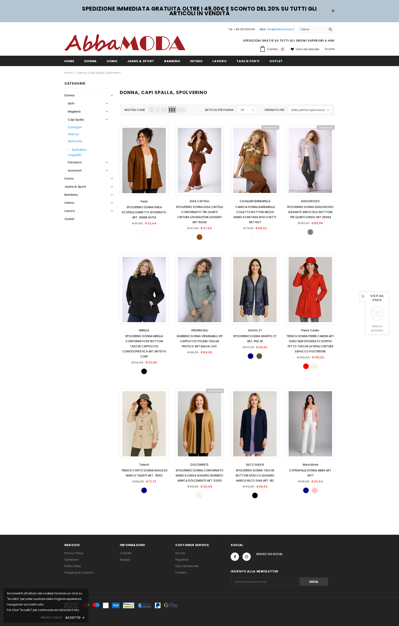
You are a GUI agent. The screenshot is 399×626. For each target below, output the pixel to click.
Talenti (144, 465)
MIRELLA (144, 330)
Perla (144, 201)
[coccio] (139, 232)
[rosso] (305, 366)
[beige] (314, 366)
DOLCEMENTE (199, 465)
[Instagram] (246, 557)
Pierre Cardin (310, 330)
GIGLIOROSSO (310, 201)
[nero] (144, 371)
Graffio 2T (255, 330)
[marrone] (199, 237)
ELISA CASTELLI (199, 201)
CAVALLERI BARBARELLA (255, 201)
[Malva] (199, 361)
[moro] (148, 232)
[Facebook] (235, 557)
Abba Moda (310, 465)
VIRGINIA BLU (199, 330)
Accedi (330, 49)
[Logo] (124, 42)
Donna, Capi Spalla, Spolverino (99, 73)
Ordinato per (274, 110)
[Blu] (305, 490)
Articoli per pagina (219, 110)
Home (68, 73)
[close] (333, 11)
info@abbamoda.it (280, 29)
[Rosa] (314, 490)
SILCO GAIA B (255, 465)
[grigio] (310, 232)
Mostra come (134, 110)
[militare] (259, 356)
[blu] (250, 356)
